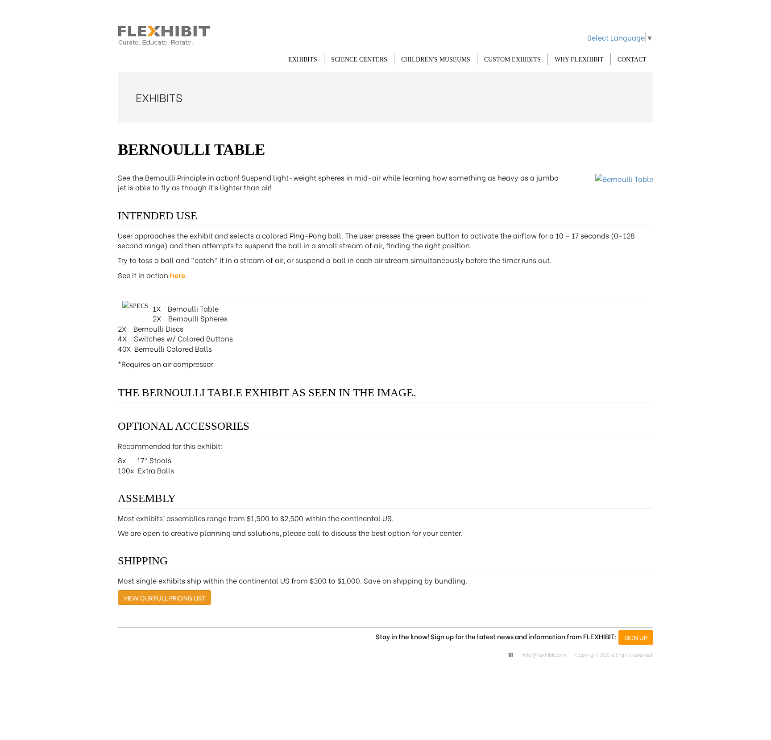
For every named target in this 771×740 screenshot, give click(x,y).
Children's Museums (435, 59)
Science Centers (359, 59)
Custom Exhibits (512, 59)
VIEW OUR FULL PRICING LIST (164, 597)
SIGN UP (635, 637)
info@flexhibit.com (544, 654)
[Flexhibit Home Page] (164, 34)
